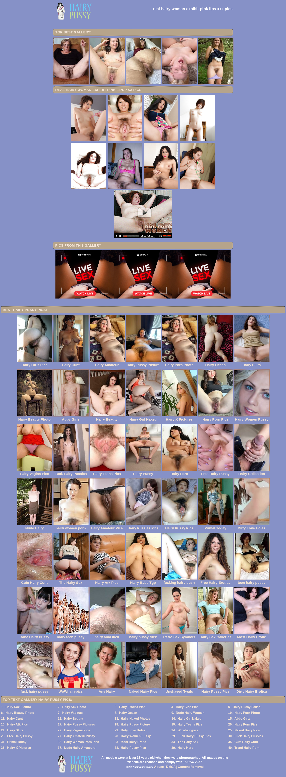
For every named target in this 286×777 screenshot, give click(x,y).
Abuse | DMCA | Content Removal (179, 766)
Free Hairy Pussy (19, 736)
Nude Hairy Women (190, 712)
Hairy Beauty (73, 718)
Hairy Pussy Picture (135, 724)
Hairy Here (185, 747)
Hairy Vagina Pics (77, 730)
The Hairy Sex (188, 742)
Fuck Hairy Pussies (248, 736)
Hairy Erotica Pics (132, 707)
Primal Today (16, 742)
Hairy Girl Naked (190, 718)
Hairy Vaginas (72, 712)
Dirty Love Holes (133, 730)
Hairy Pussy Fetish (247, 707)
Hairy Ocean (128, 712)
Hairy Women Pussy (136, 736)
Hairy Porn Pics (245, 724)
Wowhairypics (188, 730)
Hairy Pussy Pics (133, 747)
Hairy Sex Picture (18, 707)
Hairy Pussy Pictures (79, 724)
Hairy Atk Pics (17, 724)
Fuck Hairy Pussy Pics (194, 736)
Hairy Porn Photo (247, 712)
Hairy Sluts (15, 730)
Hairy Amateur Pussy (79, 736)
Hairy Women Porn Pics (81, 742)
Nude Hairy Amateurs (80, 747)
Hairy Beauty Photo (19, 712)
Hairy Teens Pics (190, 724)
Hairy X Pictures (19, 747)
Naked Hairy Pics (247, 730)
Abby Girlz (242, 718)
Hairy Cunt (15, 718)
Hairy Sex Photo (74, 707)
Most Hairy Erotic (133, 742)
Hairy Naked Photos (135, 718)
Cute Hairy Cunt (246, 742)
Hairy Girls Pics (187, 707)
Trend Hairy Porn (247, 747)
